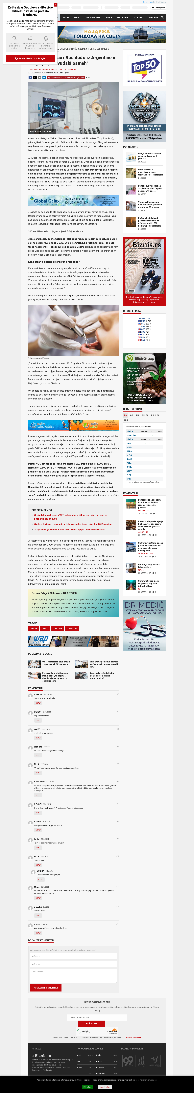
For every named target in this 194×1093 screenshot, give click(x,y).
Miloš (36, 887)
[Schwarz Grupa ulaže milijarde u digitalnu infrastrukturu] (131, 584)
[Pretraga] (162, 17)
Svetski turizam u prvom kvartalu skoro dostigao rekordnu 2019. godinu (72, 524)
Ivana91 (37, 712)
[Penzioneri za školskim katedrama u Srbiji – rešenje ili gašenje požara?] (131, 503)
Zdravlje (71, 70)
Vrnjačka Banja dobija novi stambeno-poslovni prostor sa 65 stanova (150, 204)
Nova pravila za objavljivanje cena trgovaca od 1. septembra (150, 172)
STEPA (37, 822)
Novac (77, 17)
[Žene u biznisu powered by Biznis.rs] (154, 1061)
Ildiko (36, 839)
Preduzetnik (93, 17)
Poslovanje (44, 70)
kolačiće (47, 1080)
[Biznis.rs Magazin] (144, 266)
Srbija (54, 70)
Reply (38, 703)
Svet (79, 1061)
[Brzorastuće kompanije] (141, 1061)
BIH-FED (155, 415)
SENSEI (37, 804)
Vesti (66, 17)
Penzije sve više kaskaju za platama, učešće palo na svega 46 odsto (150, 188)
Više (87, 77)
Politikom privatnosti (133, 1038)
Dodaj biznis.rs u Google (32, 58)
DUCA (37, 924)
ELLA (36, 764)
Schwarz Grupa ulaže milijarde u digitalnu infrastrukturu (148, 583)
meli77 (37, 729)
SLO (131, 415)
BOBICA (40, 871)
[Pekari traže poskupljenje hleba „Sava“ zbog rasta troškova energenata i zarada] (131, 525)
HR (137, 415)
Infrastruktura (145, 554)
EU (139, 589)
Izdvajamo (33, 70)
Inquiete (38, 747)
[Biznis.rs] (41, 1055)
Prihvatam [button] (87, 1087)
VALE (36, 856)
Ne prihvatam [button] (105, 1087)
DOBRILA (38, 694)
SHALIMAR (39, 782)
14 (68, 73)
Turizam (62, 70)
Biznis (109, 17)
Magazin (153, 17)
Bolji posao (143, 511)
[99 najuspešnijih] (128, 1061)
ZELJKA (38, 907)
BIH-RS (145, 415)
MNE (126, 420)
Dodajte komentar (41, 940)
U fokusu (122, 17)
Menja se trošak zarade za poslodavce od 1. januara (149, 156)
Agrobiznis (143, 532)
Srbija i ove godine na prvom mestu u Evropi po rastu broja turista (69, 529)
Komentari (35, 688)
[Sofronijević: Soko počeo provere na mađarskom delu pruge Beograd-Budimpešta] (131, 546)
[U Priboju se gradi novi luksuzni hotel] (131, 568)
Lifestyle (138, 17)
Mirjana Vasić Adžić (55, 73)
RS (125, 415)
